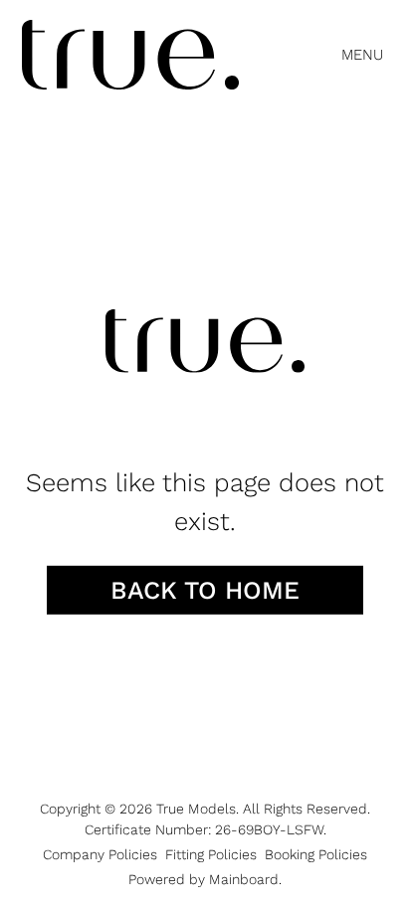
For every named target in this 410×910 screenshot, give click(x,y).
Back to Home (205, 589)
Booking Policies (316, 854)
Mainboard (244, 879)
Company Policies (100, 854)
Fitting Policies (211, 854)
